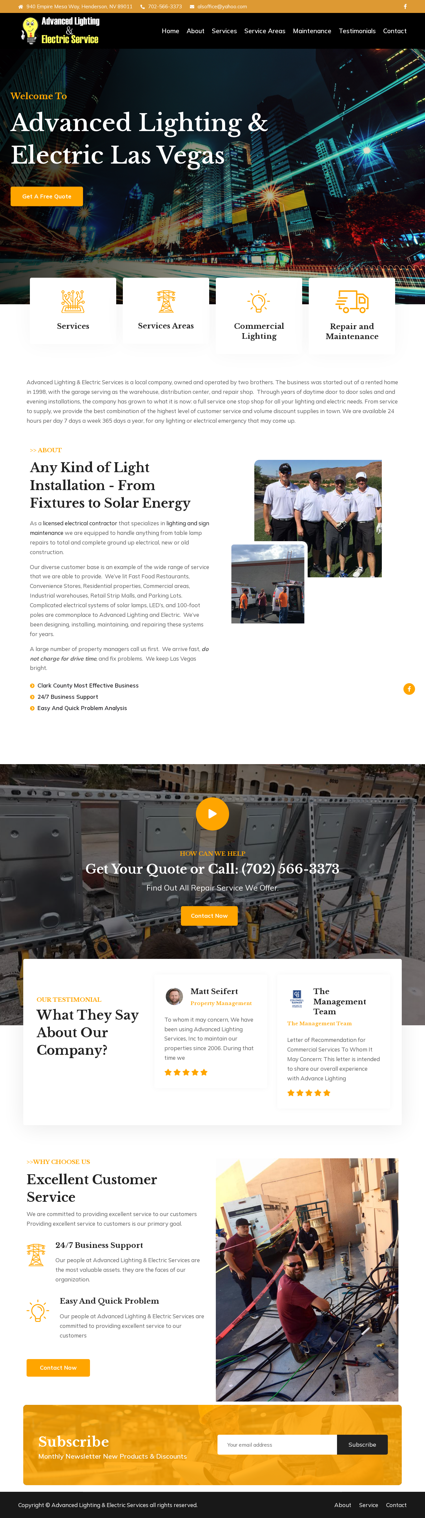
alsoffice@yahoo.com (222, 6)
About (196, 31)
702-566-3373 (165, 6)
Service (368, 1504)
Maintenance (312, 31)
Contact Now (209, 915)
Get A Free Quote (46, 196)
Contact (395, 31)
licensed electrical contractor (80, 523)
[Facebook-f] (409, 689)
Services (224, 31)
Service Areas (265, 31)
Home (170, 31)
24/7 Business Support (99, 1245)
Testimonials (357, 31)
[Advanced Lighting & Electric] (63, 30)
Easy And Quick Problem (109, 1301)
